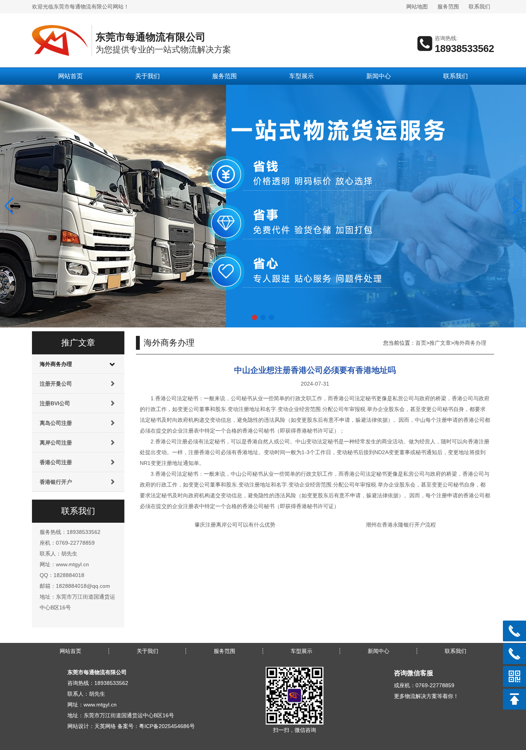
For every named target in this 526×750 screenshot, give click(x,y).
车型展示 (301, 76)
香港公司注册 (56, 462)
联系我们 (479, 6)
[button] (254, 317)
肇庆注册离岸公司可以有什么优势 (234, 525)
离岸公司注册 (56, 443)
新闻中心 (378, 76)
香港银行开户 (56, 482)
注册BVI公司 (55, 403)
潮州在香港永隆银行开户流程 (401, 525)
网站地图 (417, 6)
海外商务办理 (56, 364)
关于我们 (147, 76)
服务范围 (448, 6)
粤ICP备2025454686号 (167, 726)
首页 (420, 343)
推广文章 (440, 343)
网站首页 (70, 76)
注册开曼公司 (56, 384)
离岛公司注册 (56, 423)
